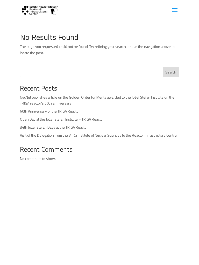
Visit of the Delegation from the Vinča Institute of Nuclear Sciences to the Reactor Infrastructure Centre (98, 135)
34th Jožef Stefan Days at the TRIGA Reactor (54, 127)
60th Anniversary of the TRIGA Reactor (50, 111)
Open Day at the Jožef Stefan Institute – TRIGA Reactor (62, 119)
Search (170, 72)
